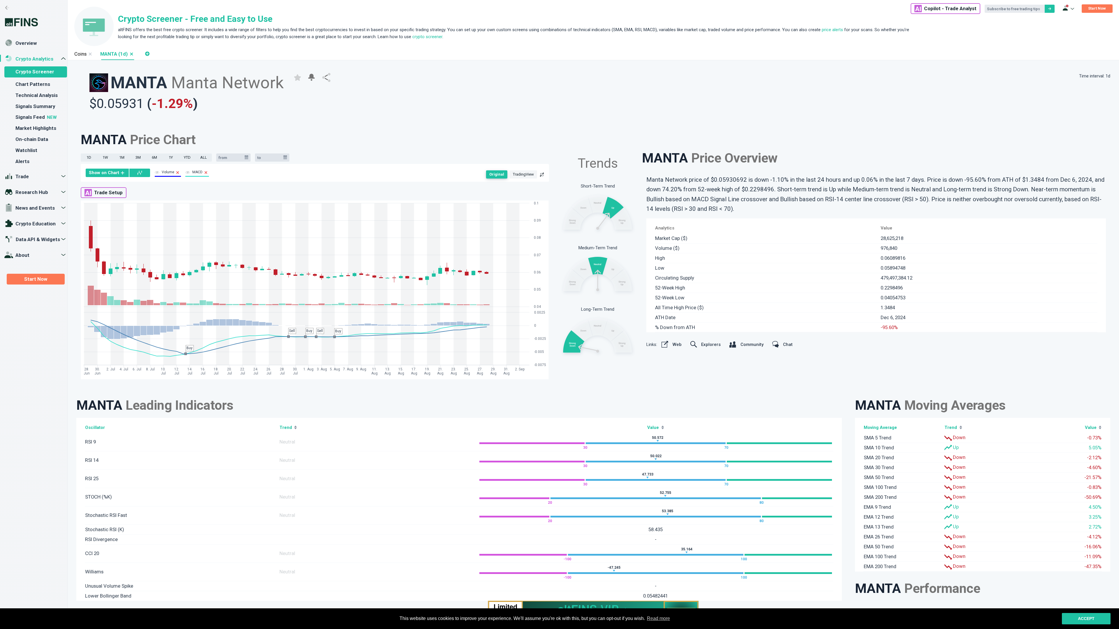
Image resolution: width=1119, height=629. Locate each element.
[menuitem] (107, 173)
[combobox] (231, 157)
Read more (658, 618)
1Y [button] (171, 157)
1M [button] (121, 157)
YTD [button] (187, 157)
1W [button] (105, 157)
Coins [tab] (80, 54)
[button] (131, 54)
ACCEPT (1086, 618)
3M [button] (138, 157)
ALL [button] (203, 157)
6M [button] (154, 157)
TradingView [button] (523, 174)
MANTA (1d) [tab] (114, 54)
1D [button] (89, 157)
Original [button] (496, 174)
